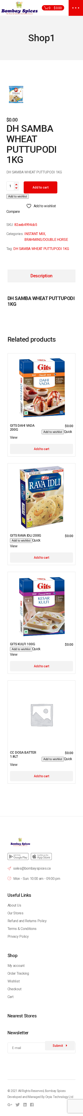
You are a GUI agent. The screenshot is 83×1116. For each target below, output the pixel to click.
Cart (11, 997)
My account (16, 966)
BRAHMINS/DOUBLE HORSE (46, 239)
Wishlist (13, 981)
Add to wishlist (17, 196)
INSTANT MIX (34, 234)
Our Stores (15, 913)
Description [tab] (41, 275)
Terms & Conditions (22, 929)
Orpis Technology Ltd (59, 1097)
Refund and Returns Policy (27, 921)
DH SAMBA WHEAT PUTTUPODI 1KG (41, 249)
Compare (13, 211)
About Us (14, 905)
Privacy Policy (18, 936)
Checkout (14, 989)
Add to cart (40, 187)
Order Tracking (18, 973)
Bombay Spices (55, 1091)
